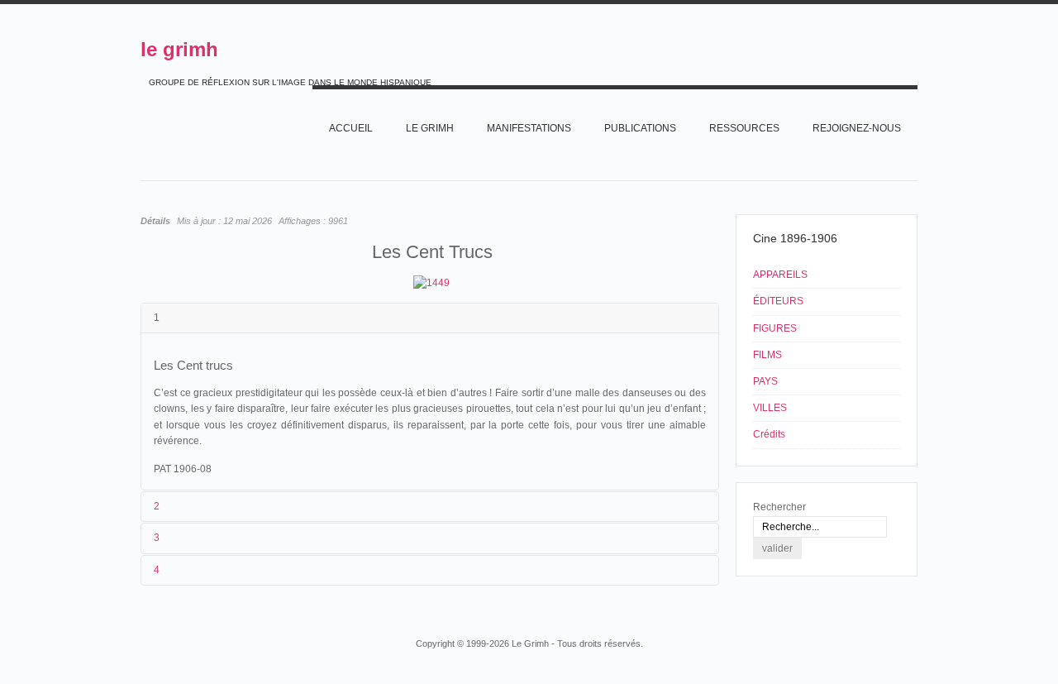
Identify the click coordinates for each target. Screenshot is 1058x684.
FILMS (767, 355)
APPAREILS (780, 274)
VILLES (770, 408)
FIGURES (775, 328)
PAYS (765, 381)
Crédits (769, 434)
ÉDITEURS (778, 301)
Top (916, 612)
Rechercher (779, 507)
